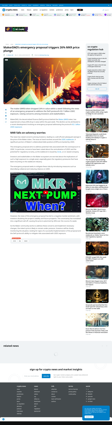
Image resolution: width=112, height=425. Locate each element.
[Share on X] (6, 113)
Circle (59, 152)
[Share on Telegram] (6, 119)
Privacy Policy (72, 391)
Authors (53, 401)
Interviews (20, 411)
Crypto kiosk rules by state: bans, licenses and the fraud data (96, 78)
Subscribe (46, 376)
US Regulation (43, 10)
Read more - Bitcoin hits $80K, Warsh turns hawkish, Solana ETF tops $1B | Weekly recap (97, 200)
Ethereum (37, 391)
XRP (35, 396)
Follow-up (48, 5)
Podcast (19, 409)
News (22, 10)
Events (10, 5)
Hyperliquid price (71, 14)
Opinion (35, 10)
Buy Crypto (5, 5)
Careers (53, 396)
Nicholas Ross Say (44, 55)
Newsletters (36, 5)
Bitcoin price (8, 14)
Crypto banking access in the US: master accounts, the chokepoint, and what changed (97, 60)
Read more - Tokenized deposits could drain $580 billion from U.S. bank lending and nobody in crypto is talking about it (97, 125)
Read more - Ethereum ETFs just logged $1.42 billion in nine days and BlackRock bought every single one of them (97, 177)
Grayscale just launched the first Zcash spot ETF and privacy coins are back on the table (96, 306)
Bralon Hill (10, 55)
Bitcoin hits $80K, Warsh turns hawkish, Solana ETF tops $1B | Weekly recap (96, 211)
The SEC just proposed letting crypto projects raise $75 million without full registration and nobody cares (96, 162)
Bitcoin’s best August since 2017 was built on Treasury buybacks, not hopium (96, 283)
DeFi (35, 406)
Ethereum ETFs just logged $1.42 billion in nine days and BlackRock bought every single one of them (97, 187)
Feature (29, 10)
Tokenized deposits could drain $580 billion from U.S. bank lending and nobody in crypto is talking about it (96, 136)
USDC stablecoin (68, 139)
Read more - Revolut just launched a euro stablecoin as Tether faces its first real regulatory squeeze (97, 224)
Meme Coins (17, 5)
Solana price (59, 14)
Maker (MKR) (63, 119)
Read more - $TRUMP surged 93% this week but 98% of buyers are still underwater (97, 248)
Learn (72, 10)
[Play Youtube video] (45, 192)
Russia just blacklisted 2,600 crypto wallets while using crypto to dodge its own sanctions (97, 112)
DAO (20, 241)
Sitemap (19, 413)
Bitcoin (36, 389)
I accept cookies (89, 416)
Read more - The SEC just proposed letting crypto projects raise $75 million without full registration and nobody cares (97, 151)
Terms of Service (73, 389)
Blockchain (37, 401)
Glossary (61, 5)
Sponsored (37, 411)
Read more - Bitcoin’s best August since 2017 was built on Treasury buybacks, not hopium (97, 272)
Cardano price (84, 14)
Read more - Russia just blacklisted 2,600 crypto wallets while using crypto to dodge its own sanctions (97, 101)
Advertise (42, 5)
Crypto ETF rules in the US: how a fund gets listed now (97, 65)
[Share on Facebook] (6, 110)
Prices (66, 10)
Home (7, 44)
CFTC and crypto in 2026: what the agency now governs (96, 54)
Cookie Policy (72, 394)
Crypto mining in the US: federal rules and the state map (97, 84)
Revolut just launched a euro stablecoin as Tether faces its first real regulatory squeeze (97, 235)
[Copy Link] (6, 122)
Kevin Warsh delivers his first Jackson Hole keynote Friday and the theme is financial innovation (97, 330)
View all (97, 89)
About (29, 5)
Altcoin (36, 404)
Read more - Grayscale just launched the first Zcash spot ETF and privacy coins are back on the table (97, 296)
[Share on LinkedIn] (6, 116)
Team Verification (56, 399)
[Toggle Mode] (109, 5)
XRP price (34, 14)
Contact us (24, 5)
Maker (26, 241)
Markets (51, 10)
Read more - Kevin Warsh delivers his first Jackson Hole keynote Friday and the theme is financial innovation (97, 320)
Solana (36, 394)
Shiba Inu (36, 399)
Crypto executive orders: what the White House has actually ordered (96, 71)
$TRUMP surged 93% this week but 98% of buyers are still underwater (96, 259)
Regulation (37, 409)
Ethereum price (21, 14)
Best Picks (55, 5)
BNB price (46, 14)
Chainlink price (97, 14)
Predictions (59, 10)
